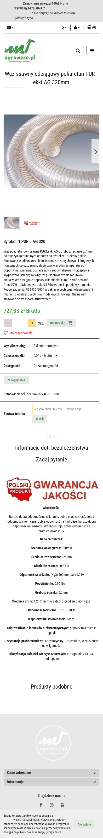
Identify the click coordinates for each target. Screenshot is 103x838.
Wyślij (40, 419)
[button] (91, 28)
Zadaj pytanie (16, 380)
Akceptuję (84, 824)
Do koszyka (58, 323)
